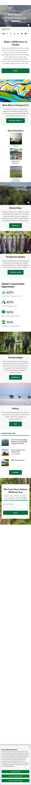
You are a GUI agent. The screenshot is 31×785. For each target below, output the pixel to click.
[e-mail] (25, 34)
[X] (11, 34)
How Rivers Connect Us (15, 120)
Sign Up (15, 512)
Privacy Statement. (9, 766)
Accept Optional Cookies (15, 780)
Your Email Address (8, 504)
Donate (15, 70)
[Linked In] (14, 34)
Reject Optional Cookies (15, 776)
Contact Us (5, 29)
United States (15, 11)
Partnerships (15, 377)
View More (15, 472)
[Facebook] (7, 34)
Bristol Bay (15, 225)
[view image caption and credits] (28, 24)
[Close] (29, 747)
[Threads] (18, 34)
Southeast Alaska (15, 272)
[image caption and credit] (28, 202)
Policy (15, 424)
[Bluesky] (21, 34)
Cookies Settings (15, 771)
